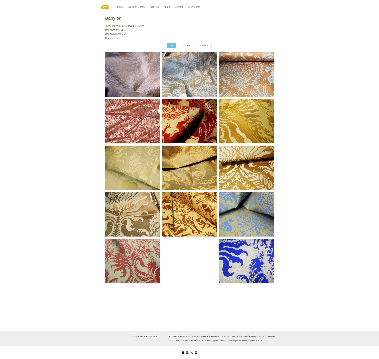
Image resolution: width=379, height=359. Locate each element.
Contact (179, 7)
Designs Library (136, 7)
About (167, 7)
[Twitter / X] (191, 352)
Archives (154, 7)
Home (120, 7)
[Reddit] (196, 352)
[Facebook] (183, 352)
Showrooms (193, 7)
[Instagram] (187, 352)
